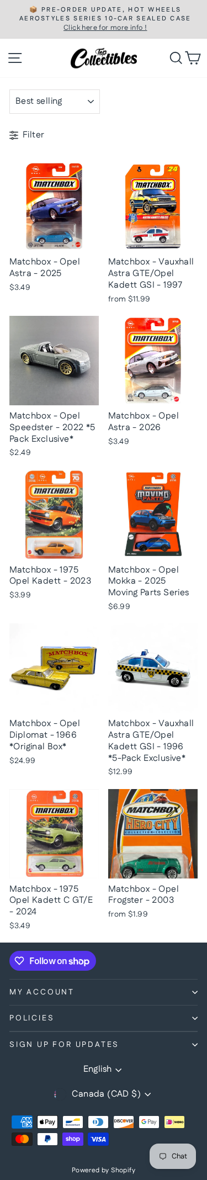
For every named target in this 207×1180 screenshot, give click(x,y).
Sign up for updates (64, 1044)
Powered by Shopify (103, 1170)
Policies (31, 1018)
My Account (42, 992)
